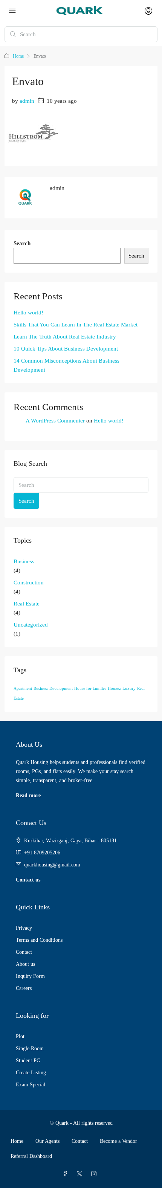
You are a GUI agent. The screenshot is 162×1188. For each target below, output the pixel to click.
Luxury (129, 688)
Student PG (28, 1060)
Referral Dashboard (31, 1156)
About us (25, 964)
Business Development (53, 688)
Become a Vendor (118, 1141)
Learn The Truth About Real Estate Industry (65, 337)
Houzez (114, 688)
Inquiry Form (30, 976)
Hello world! (28, 313)
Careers (24, 988)
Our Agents (47, 1141)
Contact (24, 952)
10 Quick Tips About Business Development (66, 349)
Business (24, 561)
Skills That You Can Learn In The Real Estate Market (76, 325)
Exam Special (30, 1084)
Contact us (28, 880)
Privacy (24, 928)
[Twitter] (81, 1174)
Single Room (30, 1048)
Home (18, 56)
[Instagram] (95, 1174)
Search (22, 243)
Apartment (23, 688)
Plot (20, 1036)
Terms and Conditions (39, 940)
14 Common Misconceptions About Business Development (66, 365)
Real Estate (27, 604)
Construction (29, 583)
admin (27, 101)
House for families (90, 688)
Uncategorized (31, 625)
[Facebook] (67, 1174)
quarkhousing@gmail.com (52, 865)
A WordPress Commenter (55, 421)
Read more (28, 795)
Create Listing (31, 1072)
